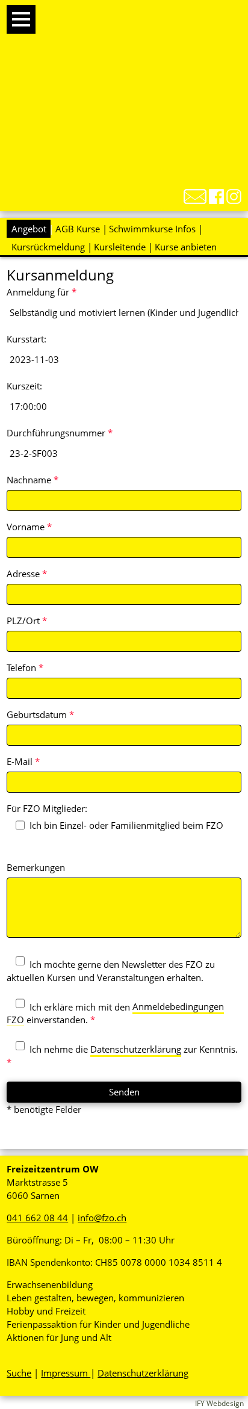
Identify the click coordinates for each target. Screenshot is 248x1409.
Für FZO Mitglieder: (47, 808)
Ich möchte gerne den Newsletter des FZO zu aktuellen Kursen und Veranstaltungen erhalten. (111, 970)
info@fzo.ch (102, 1218)
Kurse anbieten (186, 247)
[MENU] (21, 19)
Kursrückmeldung (48, 247)
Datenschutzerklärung (135, 1049)
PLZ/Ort (27, 621)
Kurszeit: (24, 386)
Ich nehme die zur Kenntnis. (122, 1055)
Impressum (65, 1373)
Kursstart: (26, 339)
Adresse (27, 574)
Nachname (32, 480)
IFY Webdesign (219, 1403)
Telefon (25, 667)
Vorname (29, 527)
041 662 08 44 (37, 1218)
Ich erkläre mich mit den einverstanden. (115, 1013)
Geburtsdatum (40, 714)
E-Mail (23, 761)
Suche (19, 1373)
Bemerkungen (36, 867)
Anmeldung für (41, 292)
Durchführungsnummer (60, 433)
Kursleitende (120, 247)
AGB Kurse (77, 229)
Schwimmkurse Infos (152, 229)
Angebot (28, 229)
